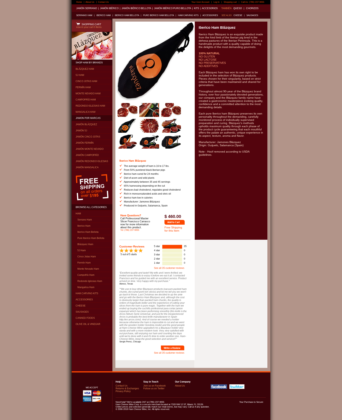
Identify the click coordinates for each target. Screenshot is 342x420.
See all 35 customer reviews (169, 268)
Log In (216, 2)
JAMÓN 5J (81, 130)
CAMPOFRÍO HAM (86, 99)
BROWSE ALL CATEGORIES (91, 207)
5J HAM (80, 75)
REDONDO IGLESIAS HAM (90, 105)
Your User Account (200, 2)
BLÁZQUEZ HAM (85, 69)
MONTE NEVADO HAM (88, 93)
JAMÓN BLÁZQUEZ (86, 124)
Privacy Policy (123, 391)
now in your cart (89, 27)
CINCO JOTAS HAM (86, 81)
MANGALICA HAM (85, 112)
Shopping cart (230, 2)
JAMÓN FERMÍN (85, 142)
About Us (90, 2)
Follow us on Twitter (153, 388)
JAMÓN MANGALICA (87, 167)
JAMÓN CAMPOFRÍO (87, 155)
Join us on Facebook (154, 385)
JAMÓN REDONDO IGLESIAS (92, 161)
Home (79, 2)
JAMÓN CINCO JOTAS (88, 136)
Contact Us (103, 2)
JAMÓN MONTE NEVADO (90, 149)
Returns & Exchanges (127, 388)
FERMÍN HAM (83, 87)
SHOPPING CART (90, 24)
